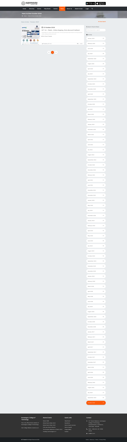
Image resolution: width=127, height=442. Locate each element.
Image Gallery (68, 429)
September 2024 (96, 79)
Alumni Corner (79, 8)
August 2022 (96, 154)
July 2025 (96, 53)
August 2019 (96, 251)
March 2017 (96, 342)
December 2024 (96, 89)
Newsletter (67, 423)
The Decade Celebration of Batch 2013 (52, 429)
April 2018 (96, 291)
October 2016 (96, 402)
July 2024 (96, 73)
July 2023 (96, 109)
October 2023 (96, 104)
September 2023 (96, 99)
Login (87, 8)
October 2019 (96, 256)
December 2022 (96, 170)
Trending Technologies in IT (49, 431)
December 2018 (96, 326)
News (62, 8)
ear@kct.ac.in (91, 433)
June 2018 (96, 301)
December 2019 (96, 271)
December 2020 (96, 215)
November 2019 (96, 266)
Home (24, 8)
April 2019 (96, 230)
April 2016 (96, 372)
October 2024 (96, 84)
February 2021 (96, 175)
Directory (31, 8)
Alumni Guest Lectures (70, 425)
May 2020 (96, 205)
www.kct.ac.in (35, 427)
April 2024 (96, 68)
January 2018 (96, 276)
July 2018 (96, 306)
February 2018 (96, 281)
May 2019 (96, 235)
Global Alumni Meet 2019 (49, 423)
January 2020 (96, 200)
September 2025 (96, 58)
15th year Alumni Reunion (49, 427)
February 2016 (96, 382)
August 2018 (96, 311)
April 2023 (96, 94)
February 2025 (96, 43)
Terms (96, 439)
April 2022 (96, 139)
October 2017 (96, 357)
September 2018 (96, 316)
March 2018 (96, 286)
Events (39, 8)
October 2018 (96, 321)
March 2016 (96, 367)
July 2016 (96, 392)
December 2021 (96, 195)
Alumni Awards (68, 427)
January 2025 (96, 38)
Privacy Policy (102, 439)
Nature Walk (46, 421)
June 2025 (96, 48)
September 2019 (96, 261)
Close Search (102, 21)
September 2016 (96, 397)
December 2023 (96, 129)
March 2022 (96, 134)
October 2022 (96, 165)
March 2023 (96, 114)
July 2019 (96, 246)
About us (69, 8)
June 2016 (96, 377)
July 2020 (96, 210)
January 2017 (96, 332)
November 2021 (96, 190)
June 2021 (96, 185)
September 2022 (96, 160)
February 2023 (96, 119)
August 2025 (96, 63)
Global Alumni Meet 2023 (49, 425)
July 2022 (96, 149)
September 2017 (96, 352)
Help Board (47, 8)
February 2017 (96, 337)
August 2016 (96, 387)
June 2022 (96, 144)
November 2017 (96, 362)
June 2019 (96, 240)
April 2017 (96, 347)
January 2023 (96, 124)
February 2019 (96, 225)
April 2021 (96, 180)
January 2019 (96, 220)
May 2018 (96, 296)
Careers (55, 8)
